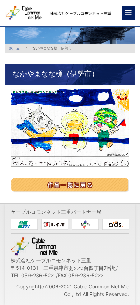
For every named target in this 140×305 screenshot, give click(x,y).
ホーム (14, 48)
